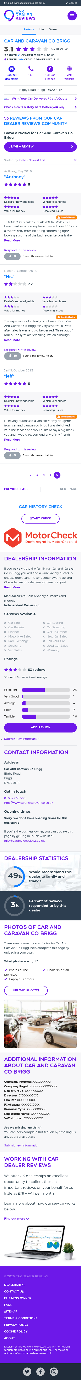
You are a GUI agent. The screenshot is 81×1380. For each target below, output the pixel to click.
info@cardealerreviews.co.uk (24, 840)
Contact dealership (11, 77)
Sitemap (10, 1311)
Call (30, 75)
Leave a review (21, 146)
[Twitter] (27, 1372)
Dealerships (14, 1285)
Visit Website (69, 77)
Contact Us (14, 1291)
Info (41, 29)
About (9, 1338)
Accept (73, 3)
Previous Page (16, 489)
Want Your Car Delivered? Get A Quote (39, 98)
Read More (12, 240)
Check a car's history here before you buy (34, 107)
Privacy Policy (16, 1325)
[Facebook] (40, 1372)
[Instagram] (54, 1372)
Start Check (40, 518)
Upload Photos (26, 990)
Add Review (40, 727)
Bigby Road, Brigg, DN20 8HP (40, 90)
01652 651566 (15, 798)
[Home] (19, 15)
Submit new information (21, 739)
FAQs (8, 1305)
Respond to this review (20, 250)
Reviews (29, 29)
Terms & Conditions (20, 1318)
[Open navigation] (72, 15)
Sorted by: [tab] (24, 160)
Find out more (11, 3)
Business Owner (17, 1298)
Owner (53, 29)
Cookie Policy (15, 1331)
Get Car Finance (50, 77)
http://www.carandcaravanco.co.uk (28, 802)
